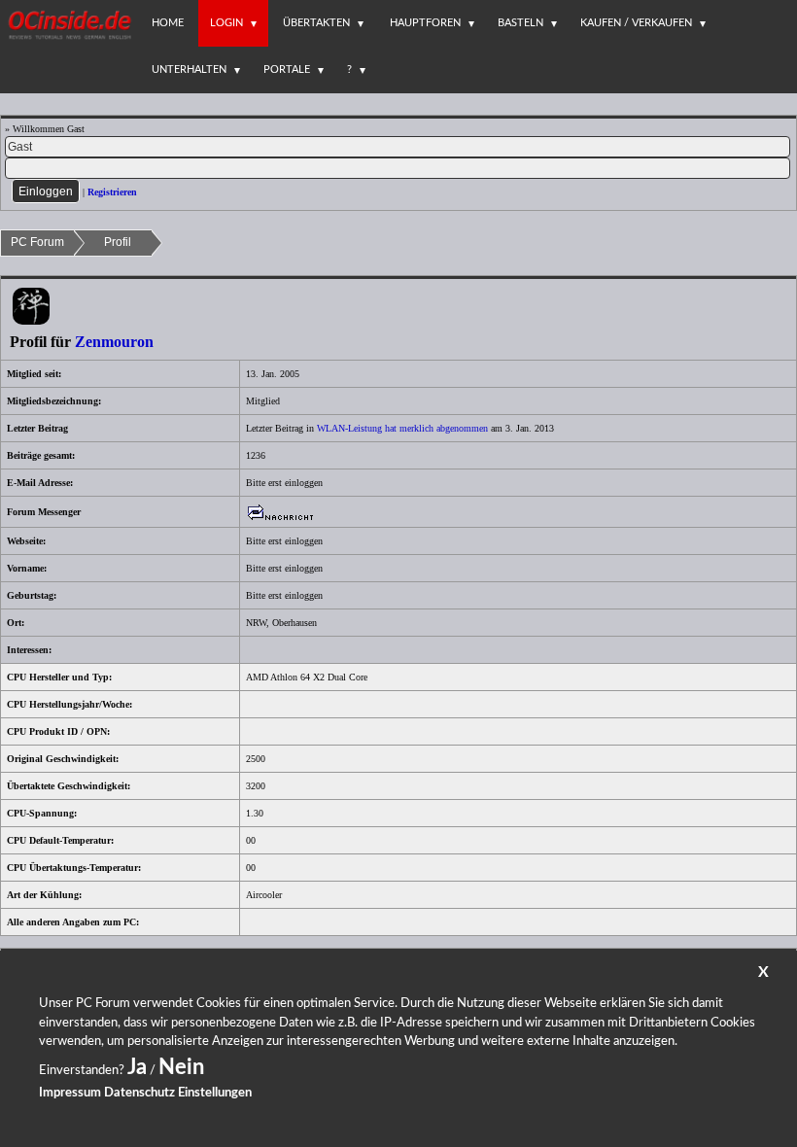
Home (168, 22)
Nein (181, 1067)
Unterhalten (189, 69)
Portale (286, 69)
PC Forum (37, 242)
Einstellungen (215, 1093)
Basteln (520, 22)
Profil (117, 242)
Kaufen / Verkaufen (636, 22)
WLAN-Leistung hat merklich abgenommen (402, 428)
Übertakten (316, 22)
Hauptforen (425, 22)
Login (226, 22)
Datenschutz (139, 1093)
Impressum (70, 1093)
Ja (137, 1067)
